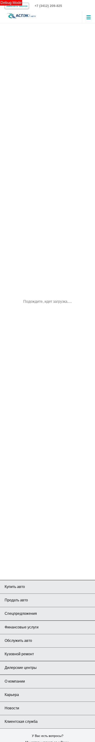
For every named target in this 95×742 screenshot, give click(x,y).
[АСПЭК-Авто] (21, 15)
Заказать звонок (16, 6)
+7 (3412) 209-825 (48, 6)
